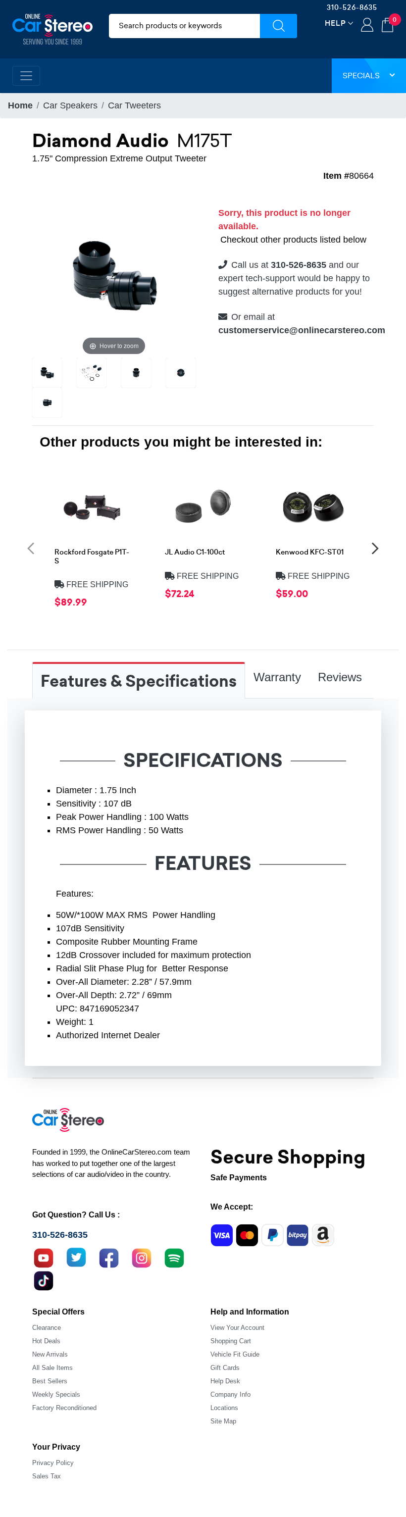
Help (335, 23)
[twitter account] (76, 1257)
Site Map (223, 1421)
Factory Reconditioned (64, 1408)
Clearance (46, 1327)
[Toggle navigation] (26, 76)
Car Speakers (70, 105)
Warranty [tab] (277, 677)
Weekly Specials (56, 1394)
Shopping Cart (230, 1341)
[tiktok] (43, 1279)
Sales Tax (46, 1476)
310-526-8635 (352, 7)
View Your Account (237, 1327)
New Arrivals (50, 1354)
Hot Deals (46, 1341)
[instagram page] (141, 1257)
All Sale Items (52, 1367)
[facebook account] (109, 1257)
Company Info (230, 1394)
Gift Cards (225, 1367)
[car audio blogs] (174, 1257)
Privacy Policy (53, 1462)
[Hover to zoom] (114, 275)
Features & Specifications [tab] (139, 681)
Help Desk (225, 1381)
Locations (224, 1408)
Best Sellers (49, 1381)
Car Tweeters (134, 105)
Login (367, 26)
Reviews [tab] (340, 677)
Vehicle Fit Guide (234, 1354)
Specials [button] (361, 75)
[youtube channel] (43, 1257)
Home (20, 105)
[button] (30, 548)
